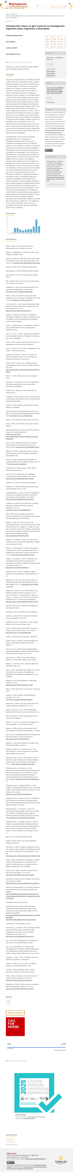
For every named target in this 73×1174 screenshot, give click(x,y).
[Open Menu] (6, 2)
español (8, 1004)
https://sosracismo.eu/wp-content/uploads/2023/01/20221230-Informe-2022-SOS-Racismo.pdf (22, 436)
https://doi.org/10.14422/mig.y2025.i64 (20, 62)
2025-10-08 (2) (51, 73)
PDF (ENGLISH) (55, 42)
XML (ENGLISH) (61, 42)
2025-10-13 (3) (51, 71)
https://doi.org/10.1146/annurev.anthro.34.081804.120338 (23, 856)
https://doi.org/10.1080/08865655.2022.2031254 (20, 936)
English (8, 1001)
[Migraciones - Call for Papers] (15, 1035)
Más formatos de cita (55, 184)
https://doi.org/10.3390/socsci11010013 (23, 764)
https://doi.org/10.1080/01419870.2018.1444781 (20, 499)
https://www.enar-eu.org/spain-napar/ (21, 416)
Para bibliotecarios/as (12, 1144)
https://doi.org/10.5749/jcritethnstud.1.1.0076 (19, 685)
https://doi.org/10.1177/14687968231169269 (22, 818)
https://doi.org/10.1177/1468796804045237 (18, 510)
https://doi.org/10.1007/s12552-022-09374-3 (18, 311)
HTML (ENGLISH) (48, 42)
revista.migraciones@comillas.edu (35, 1159)
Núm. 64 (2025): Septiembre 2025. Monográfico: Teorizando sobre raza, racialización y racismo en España (35, 16)
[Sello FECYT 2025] (36, 1128)
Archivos (14, 14)
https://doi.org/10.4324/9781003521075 (17, 536)
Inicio (8, 14)
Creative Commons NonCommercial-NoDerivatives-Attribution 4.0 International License (55, 130)
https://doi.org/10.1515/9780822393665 (17, 739)
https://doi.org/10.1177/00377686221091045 (19, 794)
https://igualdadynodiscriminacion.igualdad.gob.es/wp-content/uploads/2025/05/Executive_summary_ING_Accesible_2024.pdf (23, 896)
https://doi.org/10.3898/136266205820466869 (19, 699)
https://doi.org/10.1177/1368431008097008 (18, 633)
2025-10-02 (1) (51, 75)
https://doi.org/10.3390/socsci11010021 (23, 555)
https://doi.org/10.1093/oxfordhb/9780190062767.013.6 (22, 602)
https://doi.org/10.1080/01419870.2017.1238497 (20, 478)
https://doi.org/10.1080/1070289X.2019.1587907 (20, 989)
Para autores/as (10, 1142)
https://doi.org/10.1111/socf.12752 (23, 300)
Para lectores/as (10, 1139)
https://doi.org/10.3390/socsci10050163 (17, 567)
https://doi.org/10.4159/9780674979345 (27, 447)
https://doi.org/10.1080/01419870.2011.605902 (26, 263)
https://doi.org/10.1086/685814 (18, 464)
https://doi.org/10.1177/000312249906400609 (19, 292)
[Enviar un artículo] (15, 1015)
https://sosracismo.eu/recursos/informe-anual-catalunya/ (22, 883)
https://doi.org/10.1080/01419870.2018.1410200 (20, 875)
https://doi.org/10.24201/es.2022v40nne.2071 (19, 980)
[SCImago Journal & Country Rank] (16, 1061)
